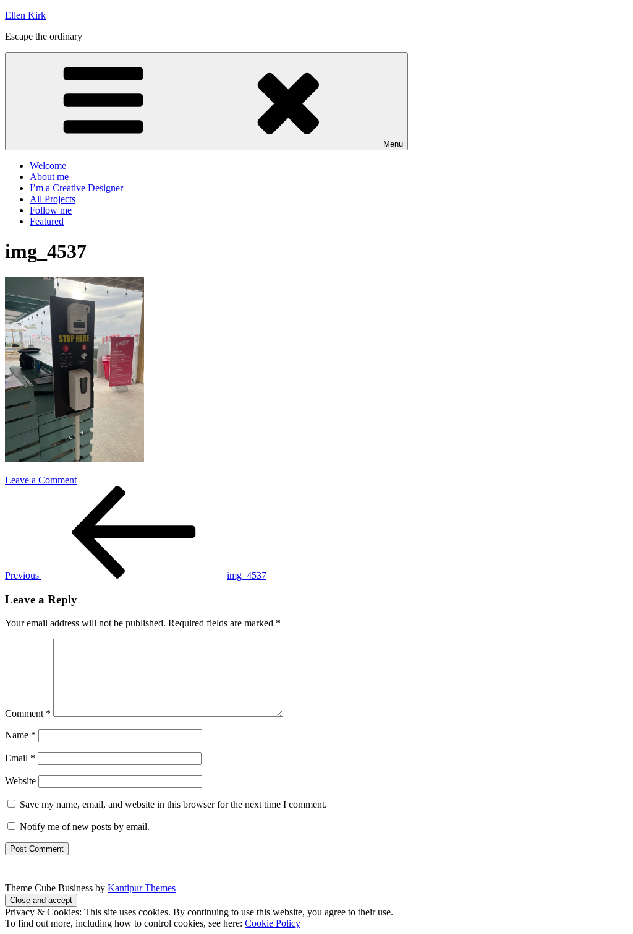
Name (20, 735)
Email (20, 758)
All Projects (52, 199)
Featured (47, 221)
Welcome (48, 165)
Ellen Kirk (25, 15)
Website (20, 781)
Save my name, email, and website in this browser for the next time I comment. (173, 804)
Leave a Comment (41, 480)
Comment (28, 713)
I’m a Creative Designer (76, 188)
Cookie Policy (272, 923)
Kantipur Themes (142, 888)
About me (49, 176)
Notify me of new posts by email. (85, 826)
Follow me (51, 210)
